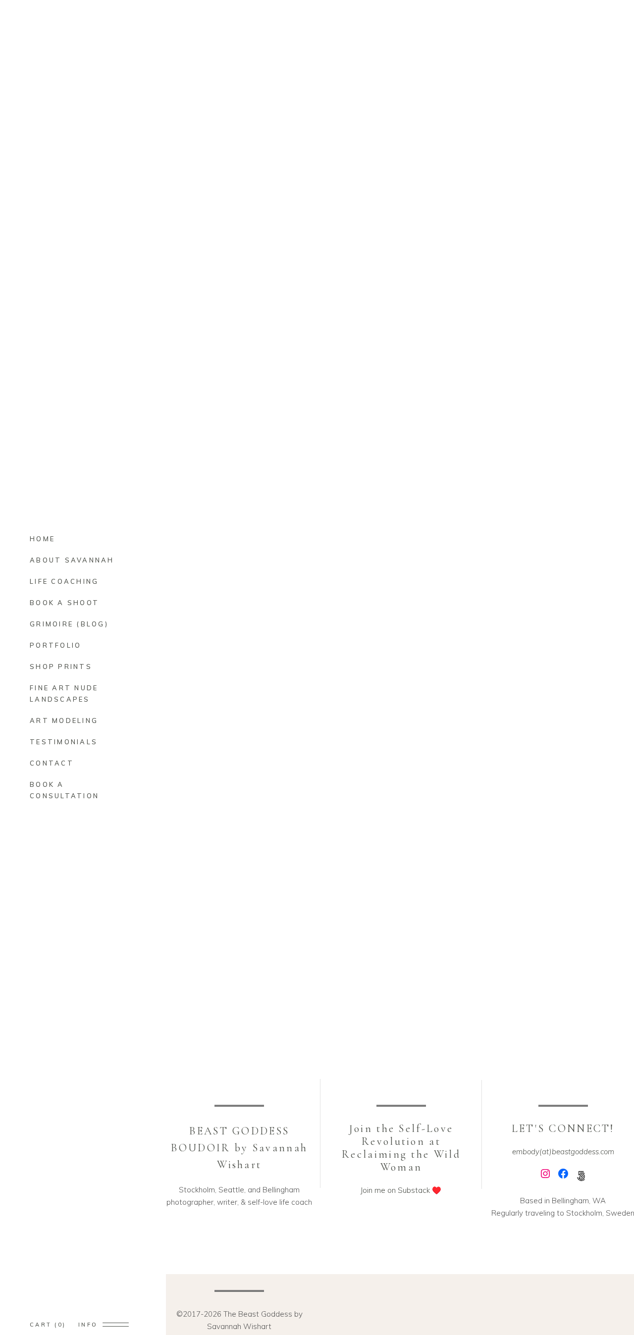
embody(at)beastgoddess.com (563, 1151)
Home (583, 26)
